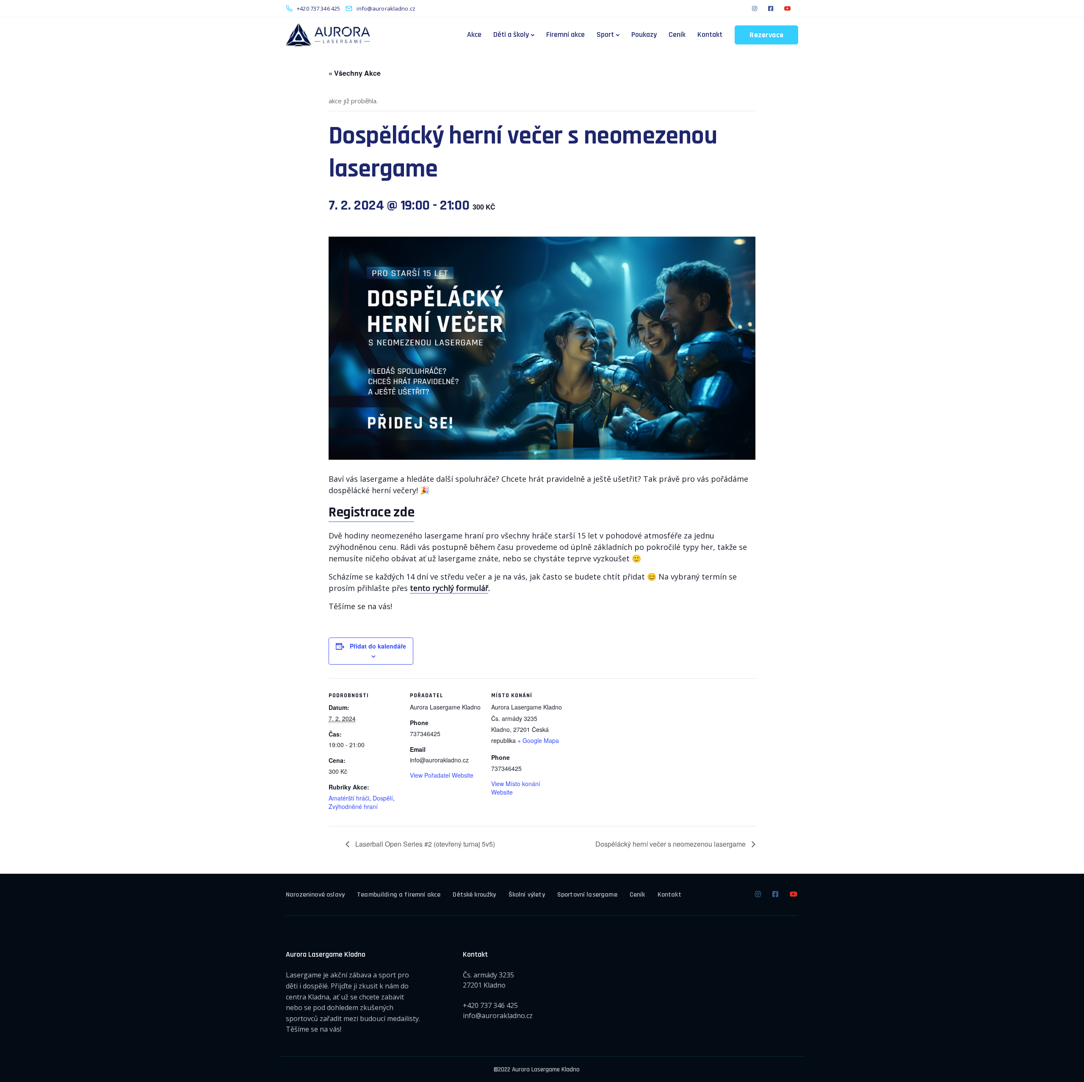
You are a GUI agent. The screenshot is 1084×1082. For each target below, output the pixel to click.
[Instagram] (754, 8)
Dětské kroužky (474, 894)
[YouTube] (787, 8)
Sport (605, 34)
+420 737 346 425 (490, 1005)
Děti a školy (511, 34)
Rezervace (766, 35)
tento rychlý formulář (449, 588)
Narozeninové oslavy (315, 894)
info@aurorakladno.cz (498, 1015)
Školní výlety (527, 894)
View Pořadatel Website (441, 775)
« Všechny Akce (355, 73)
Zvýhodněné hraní (353, 806)
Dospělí (383, 798)
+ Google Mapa (538, 740)
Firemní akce (565, 34)
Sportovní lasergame (587, 894)
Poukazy (644, 34)
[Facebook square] (770, 8)
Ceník (677, 34)
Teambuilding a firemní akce (398, 894)
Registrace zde (371, 512)
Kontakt (709, 34)
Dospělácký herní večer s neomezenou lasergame (671, 844)
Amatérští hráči (349, 798)
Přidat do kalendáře (378, 646)
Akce (474, 34)
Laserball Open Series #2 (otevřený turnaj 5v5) (424, 844)
